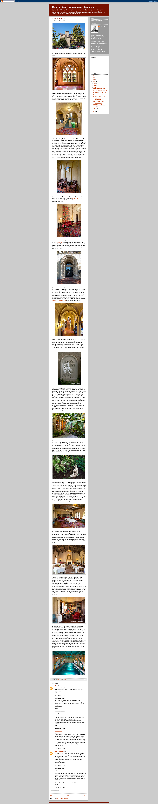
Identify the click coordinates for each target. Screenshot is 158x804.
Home (68, 795)
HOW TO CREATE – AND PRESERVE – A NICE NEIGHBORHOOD (99, 98)
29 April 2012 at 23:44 (60, 787)
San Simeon (59, 242)
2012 (93, 81)
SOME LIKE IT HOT (98, 94)
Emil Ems (102, 26)
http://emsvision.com (97, 20)
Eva (56, 686)
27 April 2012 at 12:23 (60, 695)
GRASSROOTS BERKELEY (100, 90)
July (95, 83)
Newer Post (52, 795)
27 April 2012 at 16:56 (60, 711)
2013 (93, 79)
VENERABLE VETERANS (99, 92)
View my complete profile (98, 51)
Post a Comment (55, 790)
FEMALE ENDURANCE (99, 89)
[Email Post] (84, 679)
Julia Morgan (75, 198)
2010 (93, 111)
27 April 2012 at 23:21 (60, 748)
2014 (93, 77)
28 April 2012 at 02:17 (60, 765)
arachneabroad (59, 751)
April (95, 87)
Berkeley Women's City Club (59, 300)
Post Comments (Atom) (62, 798)
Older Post (84, 795)
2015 (93, 75)
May (95, 85)
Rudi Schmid (58, 731)
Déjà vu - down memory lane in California (73, 7)
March (95, 108)
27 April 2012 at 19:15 (60, 728)
